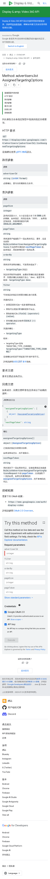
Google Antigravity (10, 802)
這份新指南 (17, 24)
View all (5, 815)
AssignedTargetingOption (31, 414)
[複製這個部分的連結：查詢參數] (16, 192)
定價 (4, 738)
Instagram (6, 759)
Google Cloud (8, 806)
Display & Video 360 (24, 3)
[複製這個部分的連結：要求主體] (16, 370)
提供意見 (9, 69)
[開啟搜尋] (39, 3)
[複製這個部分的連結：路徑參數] (16, 160)
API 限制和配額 (8, 733)
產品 (11, 55)
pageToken (27, 473)
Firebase (6, 793)
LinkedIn (5, 763)
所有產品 (6, 855)
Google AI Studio (9, 797)
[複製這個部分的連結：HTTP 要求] (18, 131)
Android (5, 784)
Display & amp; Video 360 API (20, 12)
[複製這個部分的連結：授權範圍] (16, 490)
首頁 (4, 55)
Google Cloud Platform (12, 846)
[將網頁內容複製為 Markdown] (14, 85)
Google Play (7, 810)
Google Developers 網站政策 (19, 684)
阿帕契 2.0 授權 (33, 682)
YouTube (6, 772)
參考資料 (36, 58)
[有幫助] (20, 64)
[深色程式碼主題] (45, 406)
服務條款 (6, 729)
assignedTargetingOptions (17, 478)
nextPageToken (33, 247)
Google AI (6, 850)
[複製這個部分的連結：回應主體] (16, 384)
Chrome (5, 788)
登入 (45, 3)
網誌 (4, 750)
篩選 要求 (20, 362)
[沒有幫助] (24, 64)
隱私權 (12, 866)
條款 (4, 866)
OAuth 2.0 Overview (23, 510)
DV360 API (21, 55)
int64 (15, 178)
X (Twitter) (7, 767)
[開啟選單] (4, 3)
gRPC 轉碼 (21, 152)
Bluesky (5, 754)
